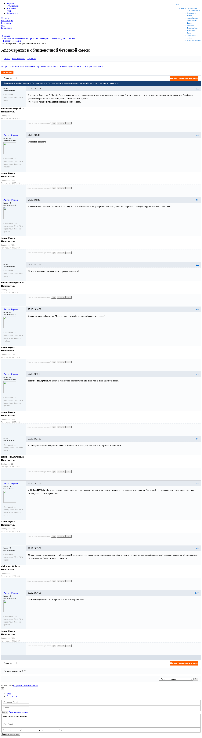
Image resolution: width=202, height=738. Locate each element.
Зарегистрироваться (10, 734)
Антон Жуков (10, 135)
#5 (197, 309)
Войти (4, 712)
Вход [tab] (9, 694)
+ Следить (7, 72)
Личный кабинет (192, 28)
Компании (11, 8)
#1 (197, 88)
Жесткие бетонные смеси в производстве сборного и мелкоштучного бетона (47, 66)
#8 (197, 483)
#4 (197, 264)
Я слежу (189, 23)
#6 (197, 374)
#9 (197, 548)
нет (68, 123)
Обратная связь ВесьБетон (25, 685)
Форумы (11, 3)
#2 (197, 135)
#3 (197, 200)
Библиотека (12, 13)
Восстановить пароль (19, 712)
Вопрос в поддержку (194, 40)
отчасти (61, 123)
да (54, 123)
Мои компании (192, 20)
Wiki (9, 11)
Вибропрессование (94, 66)
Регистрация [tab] (12, 696)
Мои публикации (192, 18)
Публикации (13, 6)
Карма (189, 33)
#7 (197, 439)
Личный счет (191, 30)
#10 (197, 593)
